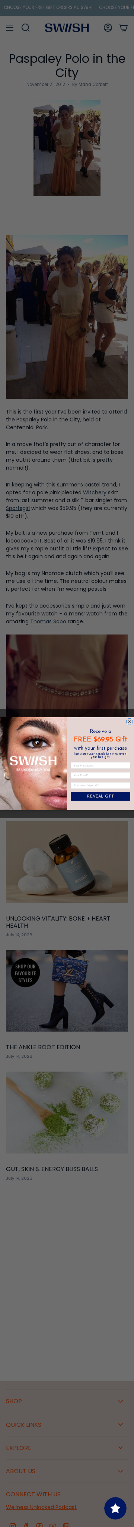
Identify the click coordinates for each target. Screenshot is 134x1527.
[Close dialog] (129, 721)
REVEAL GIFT (100, 797)
